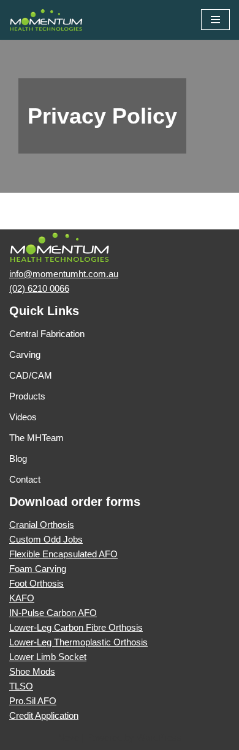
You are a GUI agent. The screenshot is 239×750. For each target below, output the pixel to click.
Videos (23, 417)
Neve (68, 737)
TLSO (21, 686)
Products (27, 396)
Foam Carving (37, 568)
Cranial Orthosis (41, 524)
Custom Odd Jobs (46, 539)
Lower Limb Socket (47, 657)
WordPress (159, 737)
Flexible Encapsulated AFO (63, 554)
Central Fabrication (47, 334)
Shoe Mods (32, 671)
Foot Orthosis (36, 583)
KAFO (21, 598)
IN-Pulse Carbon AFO (53, 612)
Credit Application (43, 715)
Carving (24, 354)
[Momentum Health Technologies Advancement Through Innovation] (46, 20)
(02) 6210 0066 (39, 288)
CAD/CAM (30, 375)
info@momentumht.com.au (63, 274)
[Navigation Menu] (215, 19)
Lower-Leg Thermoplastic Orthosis (78, 642)
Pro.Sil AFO (32, 701)
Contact (24, 479)
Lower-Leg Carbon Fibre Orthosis (76, 627)
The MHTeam (36, 438)
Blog (18, 458)
